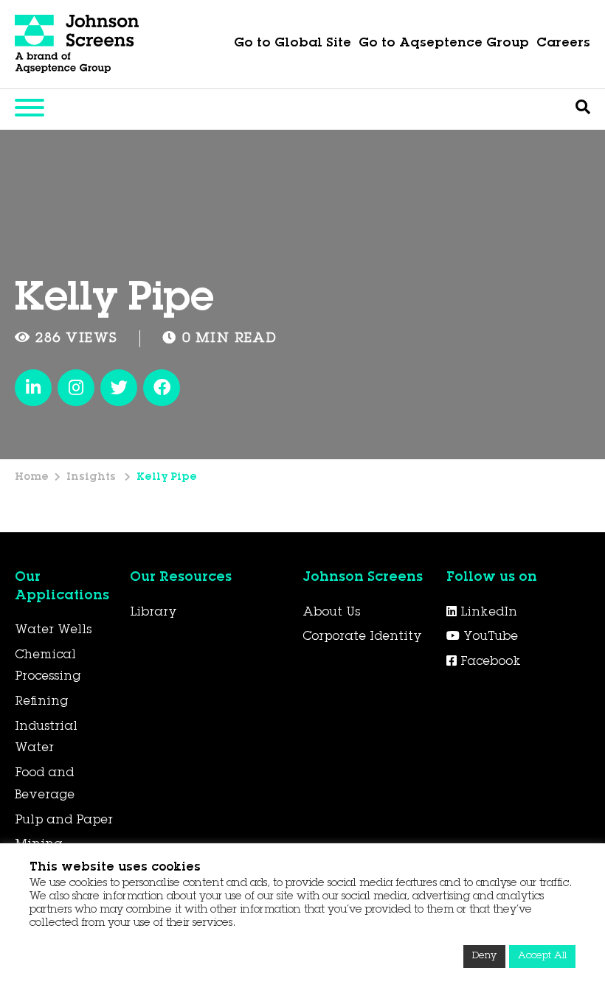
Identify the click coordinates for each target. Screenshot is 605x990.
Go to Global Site (292, 44)
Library (153, 612)
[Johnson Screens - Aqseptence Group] (77, 44)
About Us (331, 612)
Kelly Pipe (166, 478)
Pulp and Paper (64, 820)
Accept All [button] (542, 956)
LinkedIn (487, 612)
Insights (92, 478)
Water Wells (53, 630)
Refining (41, 702)
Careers (563, 44)
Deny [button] (484, 956)
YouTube (489, 637)
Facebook (489, 662)
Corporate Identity (362, 637)
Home (32, 478)
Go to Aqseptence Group (444, 44)
